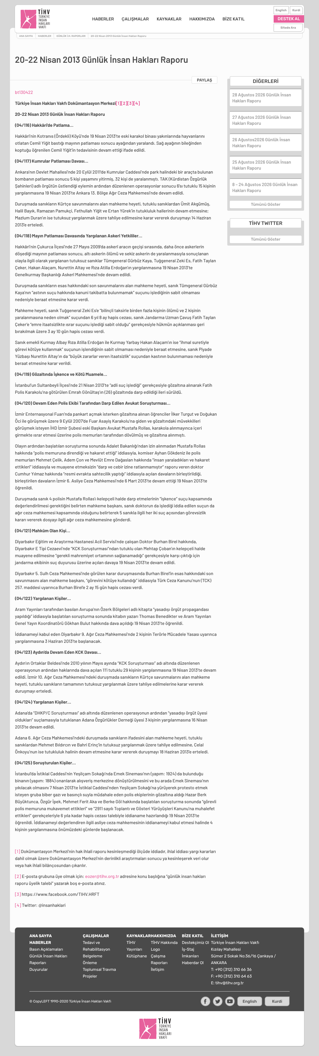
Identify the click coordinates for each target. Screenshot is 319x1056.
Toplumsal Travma (99, 969)
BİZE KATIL (234, 18)
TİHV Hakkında (164, 942)
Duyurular (38, 969)
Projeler (90, 976)
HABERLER (103, 18)
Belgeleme (92, 956)
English (281, 10)
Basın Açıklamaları (46, 949)
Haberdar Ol (193, 962)
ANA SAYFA (40, 935)
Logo (155, 949)
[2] (124, 103)
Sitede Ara (288, 27)
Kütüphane (137, 956)
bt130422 (24, 92)
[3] (130, 103)
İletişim (157, 969)
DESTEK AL (289, 18)
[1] (118, 103)
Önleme (90, 962)
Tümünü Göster (265, 204)
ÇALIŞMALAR (135, 18)
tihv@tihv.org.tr (229, 983)
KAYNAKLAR (169, 18)
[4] (136, 103)
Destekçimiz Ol (195, 942)
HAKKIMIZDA (202, 18)
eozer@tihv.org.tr (102, 876)
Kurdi (296, 10)
